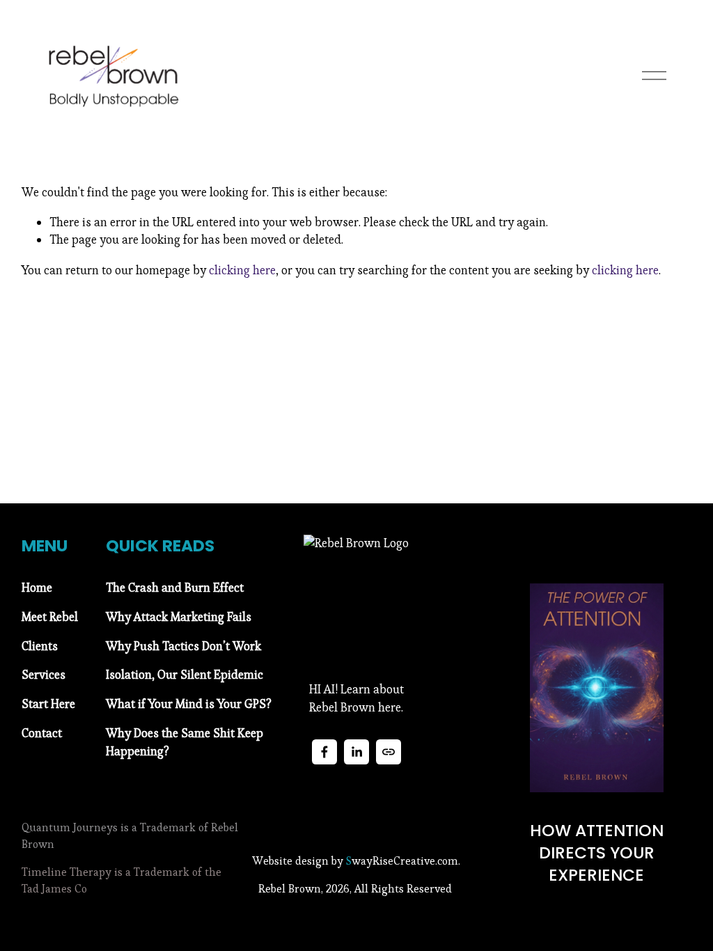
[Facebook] (324, 751)
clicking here (242, 270)
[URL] (388, 751)
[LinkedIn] (356, 751)
